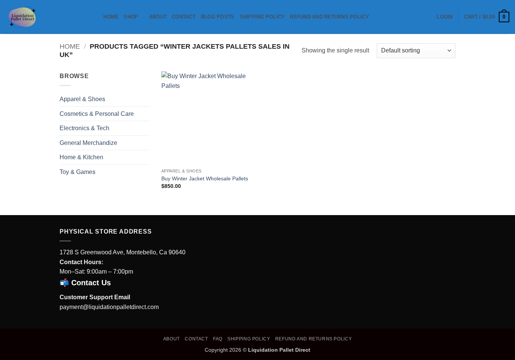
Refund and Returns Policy (329, 17)
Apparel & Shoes (82, 99)
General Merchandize (88, 143)
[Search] (95, 17)
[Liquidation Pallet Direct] (43, 17)
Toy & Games (77, 172)
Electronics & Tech (84, 128)
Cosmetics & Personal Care (97, 114)
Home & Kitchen (81, 157)
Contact (184, 17)
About (158, 17)
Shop (131, 17)
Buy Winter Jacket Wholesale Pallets (204, 178)
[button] (444, 17)
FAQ (217, 339)
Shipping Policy (262, 17)
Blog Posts (218, 17)
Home (110, 17)
